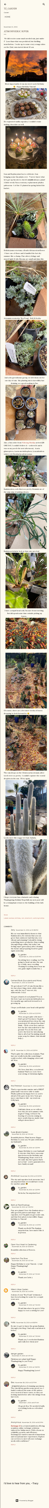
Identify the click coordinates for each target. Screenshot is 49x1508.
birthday (18, 918)
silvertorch (28, 918)
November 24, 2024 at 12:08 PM (27, 930)
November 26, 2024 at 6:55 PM (26, 1322)
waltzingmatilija (38, 918)
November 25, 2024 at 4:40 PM (30, 1225)
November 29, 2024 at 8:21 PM (32, 1422)
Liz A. (13, 1050)
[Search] (43, 3)
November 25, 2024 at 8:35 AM (29, 1066)
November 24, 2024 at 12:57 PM (30, 956)
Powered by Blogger (26, 1500)
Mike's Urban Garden (19, 1289)
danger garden (17, 1354)
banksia (11, 918)
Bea (12, 1382)
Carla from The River (19, 1258)
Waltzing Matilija (28, 443)
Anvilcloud (15, 1176)
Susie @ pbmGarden (19, 1132)
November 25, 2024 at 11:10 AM (22, 1134)
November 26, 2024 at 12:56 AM (23, 1246)
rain (23, 918)
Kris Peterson (16, 1086)
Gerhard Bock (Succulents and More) (26, 981)
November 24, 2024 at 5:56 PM (33, 1086)
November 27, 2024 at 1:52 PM (29, 1367)
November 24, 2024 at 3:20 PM (30, 1013)
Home (7, 17)
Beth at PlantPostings (20, 1205)
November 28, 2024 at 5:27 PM (26, 1382)
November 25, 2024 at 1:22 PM (29, 1148)
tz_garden (10, 8)
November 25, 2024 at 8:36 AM (29, 1106)
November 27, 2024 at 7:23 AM (29, 1336)
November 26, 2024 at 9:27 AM (22, 1260)
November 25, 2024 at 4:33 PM (22, 1207)
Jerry (13, 930)
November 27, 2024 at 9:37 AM (22, 1356)
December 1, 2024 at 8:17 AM (29, 1403)
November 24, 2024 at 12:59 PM (23, 982)
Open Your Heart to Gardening (23, 1244)
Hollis (13, 1322)
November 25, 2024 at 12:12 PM (31, 1176)
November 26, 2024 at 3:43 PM (22, 1291)
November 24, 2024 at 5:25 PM (26, 1050)
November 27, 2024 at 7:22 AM (29, 1305)
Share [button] (6, 915)
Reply (13, 976)
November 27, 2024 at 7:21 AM (29, 1274)
